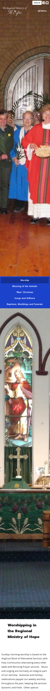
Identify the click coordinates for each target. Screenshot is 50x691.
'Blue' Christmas (24, 292)
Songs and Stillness (24, 298)
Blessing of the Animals (24, 286)
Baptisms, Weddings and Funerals (25, 304)
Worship (24, 280)
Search (37, 2)
